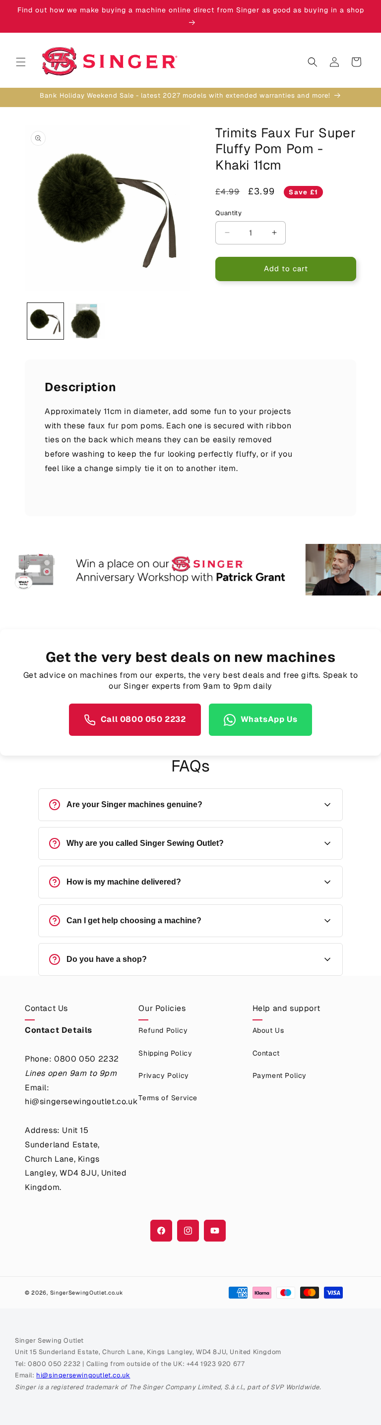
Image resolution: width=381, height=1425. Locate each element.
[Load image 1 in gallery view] (45, 321)
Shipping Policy (165, 1053)
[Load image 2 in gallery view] (86, 321)
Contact (266, 1053)
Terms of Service (167, 1097)
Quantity (228, 213)
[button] (21, 62)
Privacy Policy (163, 1075)
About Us (268, 1030)
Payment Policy (280, 1075)
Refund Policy (163, 1030)
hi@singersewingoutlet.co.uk (83, 1375)
